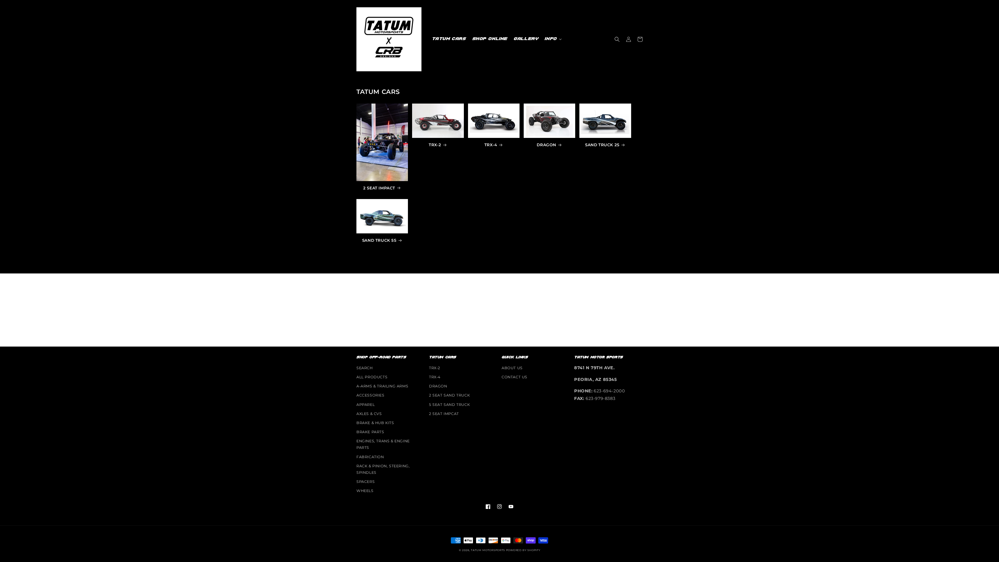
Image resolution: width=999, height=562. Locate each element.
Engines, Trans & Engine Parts (383, 444)
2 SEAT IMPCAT (444, 413)
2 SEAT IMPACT (379, 188)
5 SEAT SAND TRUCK (449, 404)
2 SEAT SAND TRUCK (449, 395)
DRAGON (546, 144)
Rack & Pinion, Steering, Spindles (382, 469)
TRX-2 (435, 144)
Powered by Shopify (523, 550)
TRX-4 (490, 144)
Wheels (365, 490)
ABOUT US (512, 368)
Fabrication (370, 457)
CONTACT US (514, 377)
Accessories (370, 395)
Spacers (365, 481)
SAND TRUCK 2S (602, 144)
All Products (371, 377)
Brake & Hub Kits (375, 422)
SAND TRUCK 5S (379, 240)
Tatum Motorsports (488, 550)
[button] (552, 39)
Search (364, 368)
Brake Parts (370, 432)
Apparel (365, 404)
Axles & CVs (369, 413)
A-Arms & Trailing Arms (382, 386)
